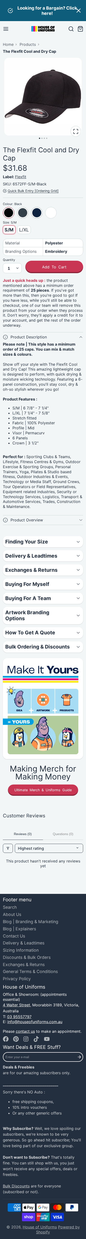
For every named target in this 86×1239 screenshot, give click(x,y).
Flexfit (20, 176)
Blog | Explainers (19, 928)
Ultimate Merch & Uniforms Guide (42, 790)
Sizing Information (21, 950)
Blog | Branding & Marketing (30, 921)
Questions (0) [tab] (63, 834)
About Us (12, 914)
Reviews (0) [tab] (23, 834)
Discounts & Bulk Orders (27, 957)
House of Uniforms (40, 1227)
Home (8, 44)
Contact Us (14, 935)
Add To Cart (54, 267)
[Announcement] (43, 10)
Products (28, 44)
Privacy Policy (17, 978)
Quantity (9, 260)
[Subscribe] (79, 1057)
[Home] (43, 29)
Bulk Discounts (16, 1186)
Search (10, 907)
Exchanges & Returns (24, 964)
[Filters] (8, 848)
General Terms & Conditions (30, 971)
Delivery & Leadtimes (23, 942)
